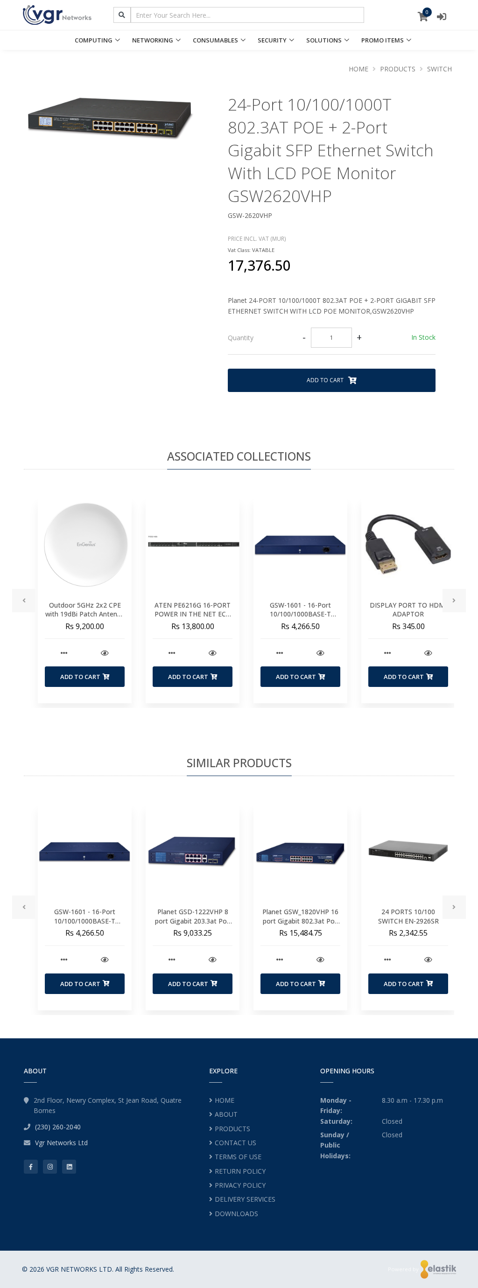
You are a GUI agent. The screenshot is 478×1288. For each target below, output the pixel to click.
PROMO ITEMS (382, 40)
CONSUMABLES (215, 40)
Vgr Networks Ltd (61, 1142)
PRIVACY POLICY (240, 1185)
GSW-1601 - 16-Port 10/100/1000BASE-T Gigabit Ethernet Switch (300, 614)
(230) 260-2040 (58, 1126)
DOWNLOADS (236, 1213)
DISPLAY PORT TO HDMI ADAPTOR (408, 610)
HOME (224, 1100)
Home (358, 68)
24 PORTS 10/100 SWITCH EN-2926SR (408, 916)
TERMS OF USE (238, 1156)
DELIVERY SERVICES (245, 1199)
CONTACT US (235, 1142)
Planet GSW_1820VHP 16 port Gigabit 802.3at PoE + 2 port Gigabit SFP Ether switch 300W (300, 925)
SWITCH (439, 68)
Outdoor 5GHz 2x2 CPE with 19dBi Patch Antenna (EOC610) (85, 614)
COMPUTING (93, 40)
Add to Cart (326, 380)
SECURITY (272, 40)
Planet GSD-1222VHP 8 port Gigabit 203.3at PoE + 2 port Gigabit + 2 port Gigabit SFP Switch (193, 925)
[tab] (332, 338)
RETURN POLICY (240, 1171)
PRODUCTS (232, 1128)
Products (397, 68)
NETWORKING (152, 40)
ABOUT (226, 1114)
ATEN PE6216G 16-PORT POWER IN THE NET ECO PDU (193, 614)
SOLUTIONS (324, 40)
